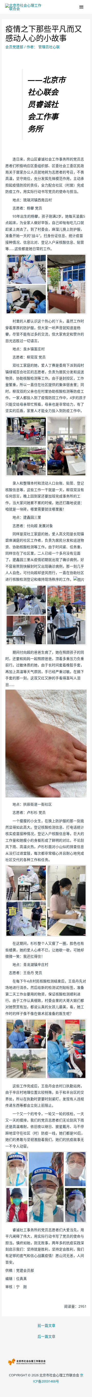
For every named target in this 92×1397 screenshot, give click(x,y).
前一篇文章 (46, 1325)
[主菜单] (81, 7)
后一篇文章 (46, 1336)
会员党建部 (14, 46)
